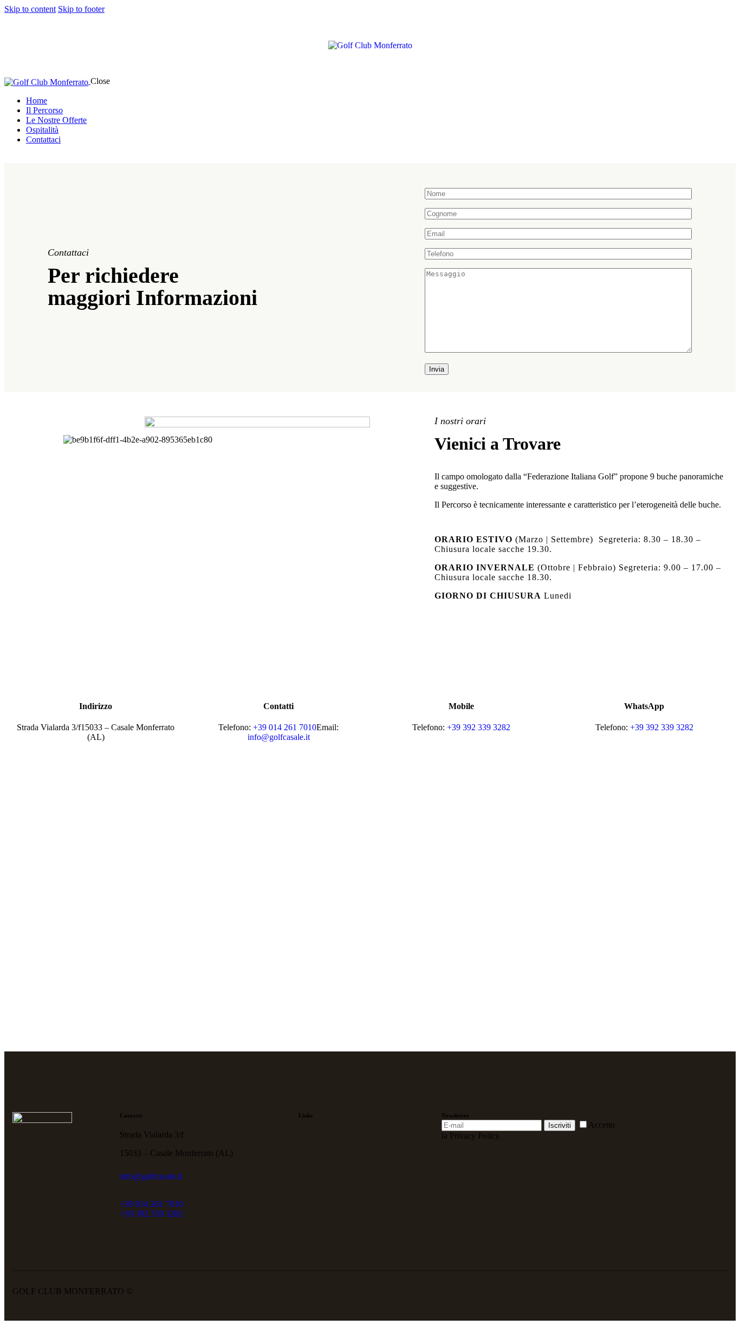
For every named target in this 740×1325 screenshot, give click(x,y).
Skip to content (30, 9)
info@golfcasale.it (279, 737)
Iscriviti (559, 1125)
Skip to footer (81, 9)
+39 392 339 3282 (478, 727)
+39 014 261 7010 (284, 727)
